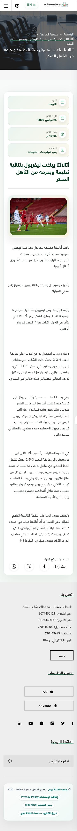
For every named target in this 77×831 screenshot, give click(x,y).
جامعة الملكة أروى (58, 789)
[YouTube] (31, 723)
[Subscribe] (10, 761)
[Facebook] (44, 566)
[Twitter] (63, 723)
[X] (29, 566)
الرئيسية (69, 34)
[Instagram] (52, 723)
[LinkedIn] (19, 723)
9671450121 (47, 613)
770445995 (45, 626)
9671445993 (47, 620)
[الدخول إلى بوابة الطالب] (17, 5)
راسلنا (46, 640)
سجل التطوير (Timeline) (38, 805)
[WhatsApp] (13, 566)
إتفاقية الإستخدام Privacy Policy (39, 797)
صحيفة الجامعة (49, 34)
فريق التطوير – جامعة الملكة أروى (38, 813)
